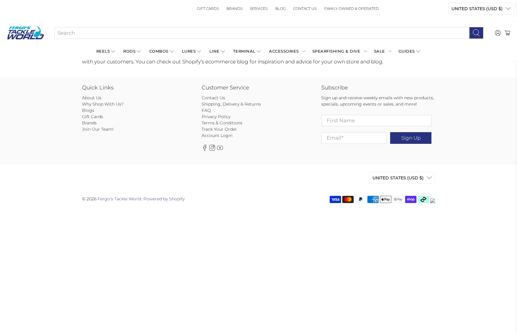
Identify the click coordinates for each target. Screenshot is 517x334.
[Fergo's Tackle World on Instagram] (212, 149)
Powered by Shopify (164, 199)
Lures (189, 51)
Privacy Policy (216, 116)
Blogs (88, 110)
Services (258, 8)
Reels (103, 51)
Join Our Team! (98, 129)
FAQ (206, 110)
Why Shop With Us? (103, 104)
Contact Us (305, 8)
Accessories (284, 51)
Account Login (217, 135)
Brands (234, 8)
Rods (129, 51)
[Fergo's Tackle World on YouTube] (220, 149)
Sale (379, 51)
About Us (91, 97)
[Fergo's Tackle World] (25, 33)
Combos (158, 51)
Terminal (244, 51)
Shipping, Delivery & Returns (231, 104)
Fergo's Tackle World (119, 199)
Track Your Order (219, 129)
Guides (407, 51)
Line (214, 51)
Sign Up (411, 138)
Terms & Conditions (222, 123)
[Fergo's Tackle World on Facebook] (205, 149)
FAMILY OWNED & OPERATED (351, 8)
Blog (280, 8)
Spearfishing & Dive (336, 51)
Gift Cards (208, 8)
